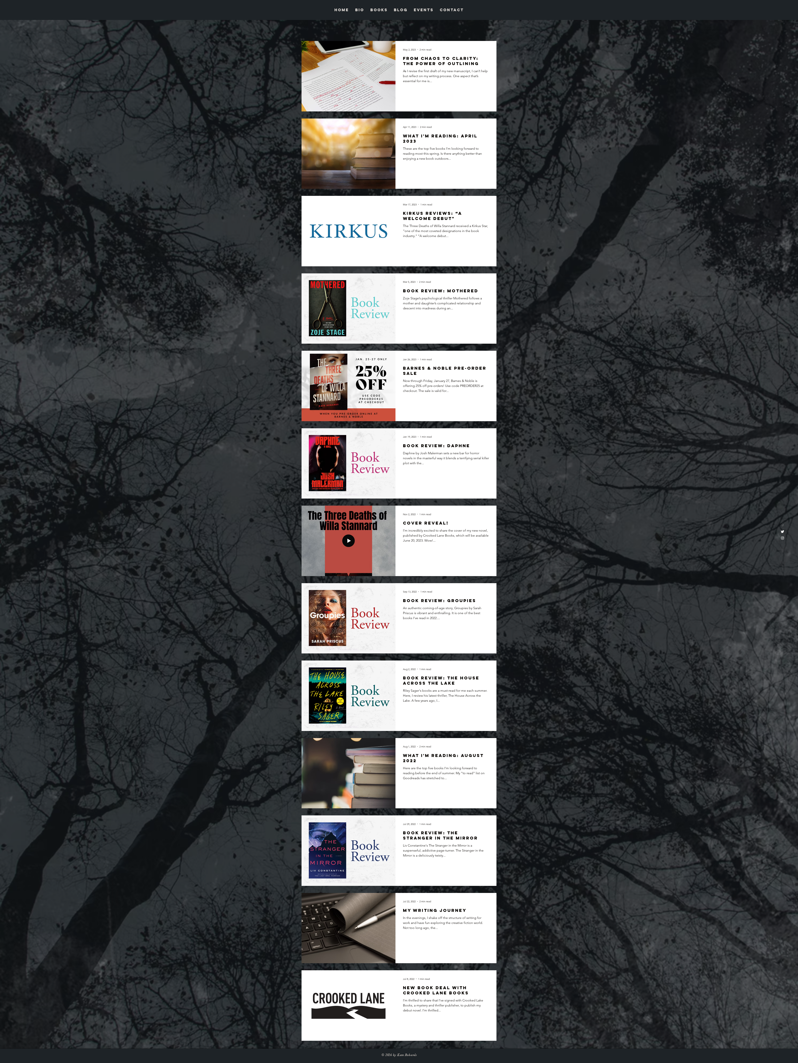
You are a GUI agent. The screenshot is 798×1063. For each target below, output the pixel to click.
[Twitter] (782, 531)
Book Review (326, 28)
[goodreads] (782, 525)
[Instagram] (782, 538)
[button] (491, 29)
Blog (304, 28)
